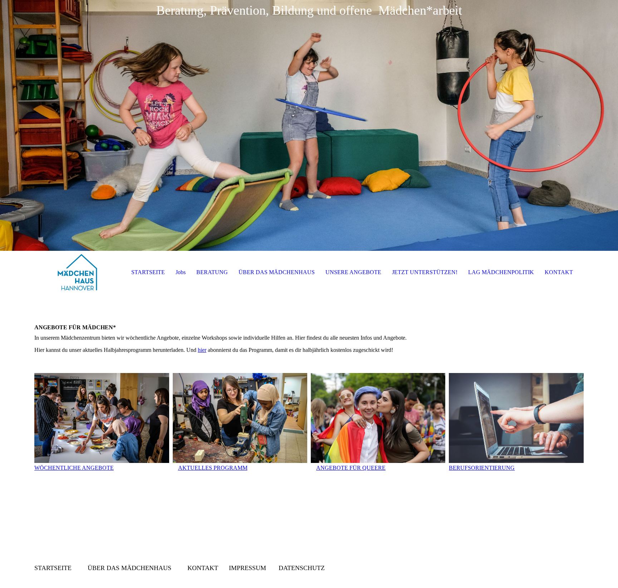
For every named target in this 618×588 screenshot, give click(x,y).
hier (202, 350)
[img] (309, 125)
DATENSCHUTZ (302, 568)
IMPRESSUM (247, 568)
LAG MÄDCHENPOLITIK (501, 272)
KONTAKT (559, 272)
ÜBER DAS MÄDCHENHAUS (277, 272)
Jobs (181, 272)
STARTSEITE (148, 272)
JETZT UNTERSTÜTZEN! (424, 272)
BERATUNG (212, 272)
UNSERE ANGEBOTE (353, 272)
